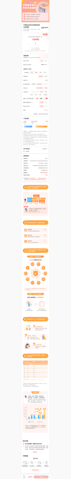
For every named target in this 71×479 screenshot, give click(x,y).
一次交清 (45, 94)
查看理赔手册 (35, 470)
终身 (46, 76)
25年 (37, 91)
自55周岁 (45, 84)
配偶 (36, 72)
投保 (46, 102)
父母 (41, 72)
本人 (32, 72)
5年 (36, 94)
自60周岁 (39, 84)
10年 (32, 94)
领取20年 (41, 76)
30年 (33, 91)
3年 (40, 94)
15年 (46, 91)
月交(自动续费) (39, 88)
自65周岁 (34, 84)
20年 (42, 91)
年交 (46, 88)
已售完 (41, 477)
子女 (45, 72)
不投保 (41, 102)
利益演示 (45, 34)
